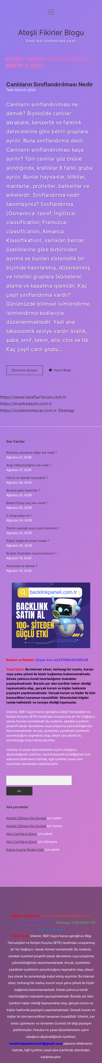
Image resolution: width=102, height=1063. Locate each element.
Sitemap (66, 410)
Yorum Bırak (62, 370)
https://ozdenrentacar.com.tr (28, 410)
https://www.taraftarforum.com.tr (33, 397)
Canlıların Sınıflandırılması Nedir (49, 84)
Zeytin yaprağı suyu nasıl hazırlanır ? (33, 528)
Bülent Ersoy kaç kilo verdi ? (26, 503)
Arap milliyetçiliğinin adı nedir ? (28, 465)
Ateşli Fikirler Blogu (51, 32)
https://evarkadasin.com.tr (26, 403)
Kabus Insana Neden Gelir (25, 850)
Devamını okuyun (27, 371)
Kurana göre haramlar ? (23, 490)
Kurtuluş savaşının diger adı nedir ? (31, 452)
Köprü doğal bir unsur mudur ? (27, 541)
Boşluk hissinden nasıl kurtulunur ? (31, 553)
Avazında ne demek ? (21, 566)
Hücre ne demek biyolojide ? (27, 478)
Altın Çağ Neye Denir (21, 834)
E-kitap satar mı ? (19, 515)
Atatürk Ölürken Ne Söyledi (26, 818)
